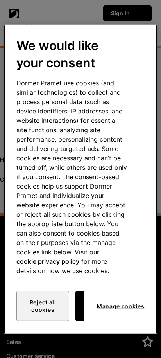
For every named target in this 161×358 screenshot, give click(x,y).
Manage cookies (121, 306)
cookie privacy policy (47, 261)
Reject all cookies (43, 306)
